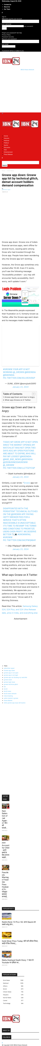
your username (6, 24)
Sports (6, 145)
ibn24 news (7, 691)
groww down (8, 680)
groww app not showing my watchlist (15, 677)
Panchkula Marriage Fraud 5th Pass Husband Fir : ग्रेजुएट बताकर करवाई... (5, 884)
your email (5, 44)
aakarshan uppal (9, 668)
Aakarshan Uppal (6, 189)
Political (6, 143)
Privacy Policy (6, 35)
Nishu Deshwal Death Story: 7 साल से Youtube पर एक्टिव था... (17, 961)
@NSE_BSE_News (12, 459)
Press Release (8, 154)
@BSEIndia (30, 372)
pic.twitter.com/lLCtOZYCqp (19, 468)
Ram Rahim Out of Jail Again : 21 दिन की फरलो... (5, 819)
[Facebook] (2, 12)
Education (7, 147)
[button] (2, 113)
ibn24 (5, 689)
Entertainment (8, 152)
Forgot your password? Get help (12, 33)
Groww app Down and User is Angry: (20, 397)
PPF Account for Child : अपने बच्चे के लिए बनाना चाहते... (5, 850)
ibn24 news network (10, 693)
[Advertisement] (20, 91)
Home (3, 170)
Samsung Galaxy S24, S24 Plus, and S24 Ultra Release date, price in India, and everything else (20, 609)
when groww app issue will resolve (14, 703)
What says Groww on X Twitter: (18, 400)
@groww (16, 514)
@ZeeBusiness (10, 462)
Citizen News (10, 170)
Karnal (6, 136)
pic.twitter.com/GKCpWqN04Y (19, 540)
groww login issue (9, 682)
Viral (5, 150)
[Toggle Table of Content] (33, 394)
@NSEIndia (8, 375)
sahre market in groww (11, 698)
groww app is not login (11, 675)
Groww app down (9, 670)
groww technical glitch (11, 684)
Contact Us (7, 4)
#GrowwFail (24, 534)
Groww (27, 483)
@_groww (18, 372)
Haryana (6, 138)
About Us (7, 7)
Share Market (8, 700)
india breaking (8, 696)
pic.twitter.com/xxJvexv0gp (19, 378)
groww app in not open (11, 673)
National (6, 140)
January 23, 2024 (20, 387)
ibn (5, 686)
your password (28, 26)
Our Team (7, 9)
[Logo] (11, 132)
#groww (7, 369)
